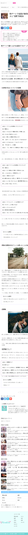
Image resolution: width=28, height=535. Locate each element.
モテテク (15, 524)
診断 (15, 518)
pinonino (12, 483)
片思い (15, 520)
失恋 (22, 518)
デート (13, 7)
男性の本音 (4, 495)
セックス (4, 502)
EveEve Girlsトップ (4, 7)
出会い (3, 497)
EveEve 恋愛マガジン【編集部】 (17, 406)
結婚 (22, 520)
